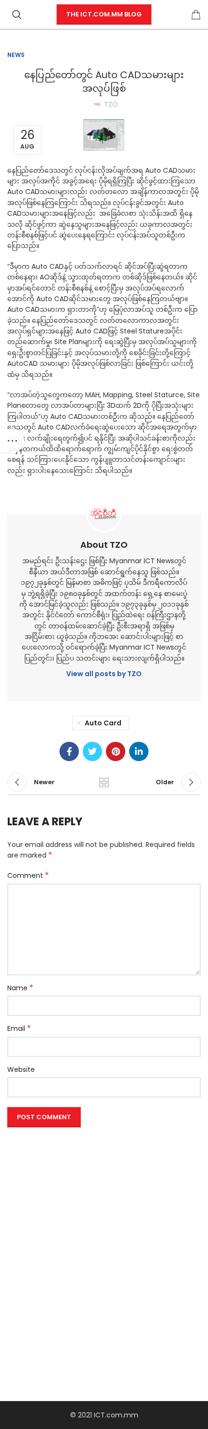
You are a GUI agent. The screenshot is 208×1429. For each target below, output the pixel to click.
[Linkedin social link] (139, 751)
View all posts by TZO (104, 674)
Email (19, 1028)
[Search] (17, 14)
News (16, 55)
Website (21, 1069)
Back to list (104, 782)
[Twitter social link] (92, 751)
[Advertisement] (104, 1235)
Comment (28, 875)
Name (20, 988)
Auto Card (103, 723)
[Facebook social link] (69, 751)
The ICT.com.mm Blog (104, 14)
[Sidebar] (12, 441)
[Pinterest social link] (115, 751)
